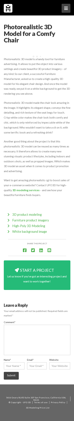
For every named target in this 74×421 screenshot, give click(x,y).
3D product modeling (27, 214)
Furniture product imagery (30, 220)
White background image (29, 231)
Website (54, 359)
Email (30, 359)
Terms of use (41, 402)
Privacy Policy (58, 402)
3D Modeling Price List (38, 408)
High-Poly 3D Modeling (28, 226)
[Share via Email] (49, 250)
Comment (9, 322)
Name (7, 359)
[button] (66, 8)
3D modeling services (26, 190)
